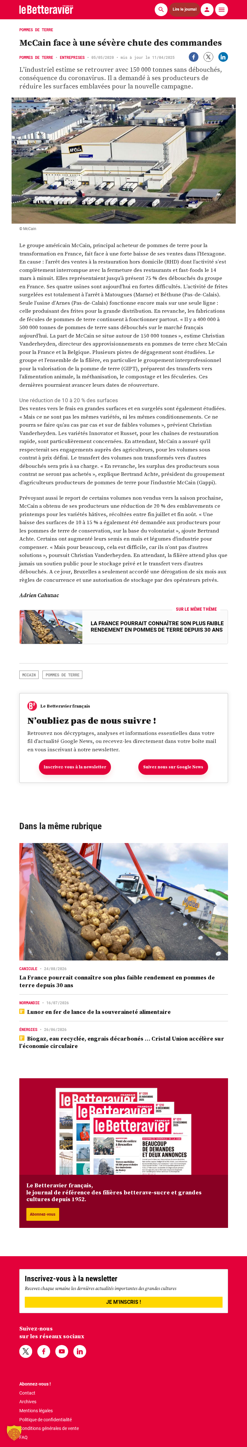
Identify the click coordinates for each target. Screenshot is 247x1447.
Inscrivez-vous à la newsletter (75, 767)
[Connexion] (207, 9)
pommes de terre (62, 674)
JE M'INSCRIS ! (123, 1302)
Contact (27, 1393)
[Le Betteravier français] (46, 9)
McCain (29, 674)
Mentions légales (36, 1410)
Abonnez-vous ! (35, 1384)
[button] (14, 1433)
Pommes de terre (36, 57)
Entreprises (72, 57)
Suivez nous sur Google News (173, 767)
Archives (27, 1401)
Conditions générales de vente (49, 1428)
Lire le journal (185, 9)
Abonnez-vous (42, 1214)
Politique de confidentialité (45, 1419)
